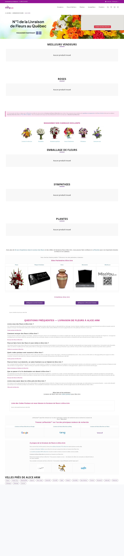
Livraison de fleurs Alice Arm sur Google (25, 426)
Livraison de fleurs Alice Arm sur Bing (62, 426)
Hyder (61, 480)
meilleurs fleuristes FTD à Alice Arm (60, 446)
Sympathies (91, 7)
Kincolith (55, 480)
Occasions (60, 7)
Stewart (68, 480)
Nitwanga (16, 483)
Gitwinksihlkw (24, 480)
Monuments (85, 264)
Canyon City (15, 480)
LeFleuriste (28, 113)
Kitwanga (8, 483)
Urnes (62, 264)
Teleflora (29, 114)
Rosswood (99, 480)
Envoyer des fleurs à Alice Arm (14, 339)
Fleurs (16, 264)
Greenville (47, 480)
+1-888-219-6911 (23, 1)
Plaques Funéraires (39, 264)
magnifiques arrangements (88, 113)
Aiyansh (32, 480)
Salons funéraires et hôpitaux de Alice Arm (17, 368)
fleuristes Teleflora (40, 449)
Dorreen (23, 483)
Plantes (82, 7)
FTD (22, 114)
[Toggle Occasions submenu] (63, 7)
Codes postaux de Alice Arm (14, 330)
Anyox (7, 480)
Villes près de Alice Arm (13, 387)
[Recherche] (108, 7)
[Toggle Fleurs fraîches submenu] (76, 7)
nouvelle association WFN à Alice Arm (40, 451)
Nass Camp (39, 480)
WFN (25, 114)
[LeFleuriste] (9, 7)
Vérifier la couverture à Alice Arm (15, 349)
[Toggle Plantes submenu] (85, 7)
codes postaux (66, 394)
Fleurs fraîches (71, 7)
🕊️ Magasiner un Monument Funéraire (87, 302)
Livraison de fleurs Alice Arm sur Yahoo (99, 426)
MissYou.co (107, 264)
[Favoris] (111, 7)
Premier (92, 480)
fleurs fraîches (100, 113)
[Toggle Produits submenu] (104, 7)
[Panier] (115, 7)
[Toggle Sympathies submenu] (95, 7)
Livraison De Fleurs (17, 13)
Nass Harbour (84, 480)
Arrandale (75, 480)
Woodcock (114, 480)
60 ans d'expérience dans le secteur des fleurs (29, 250)
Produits (101, 7)
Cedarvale (107, 480)
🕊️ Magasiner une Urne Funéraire (34, 302)
